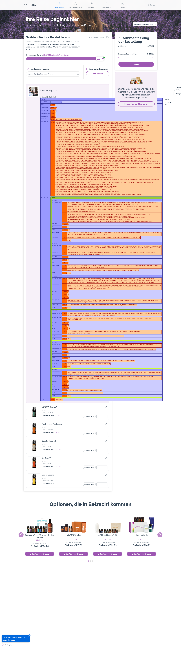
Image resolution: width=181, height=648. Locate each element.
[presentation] (21, 534)
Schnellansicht (89, 416)
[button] (88, 561)
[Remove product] (106, 407)
